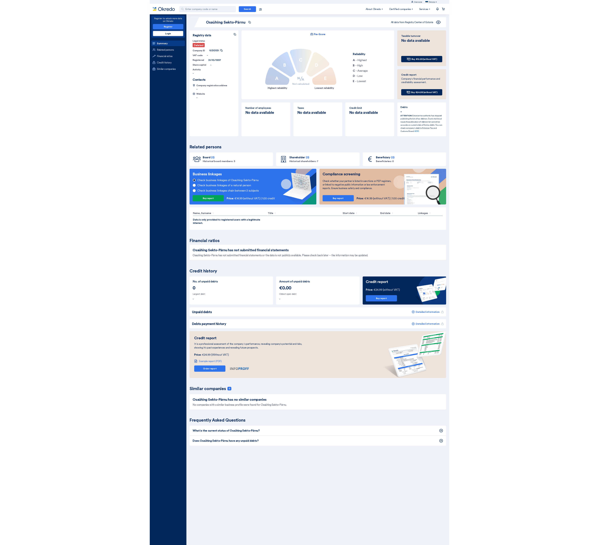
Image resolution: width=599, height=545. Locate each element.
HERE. (416, 131)
